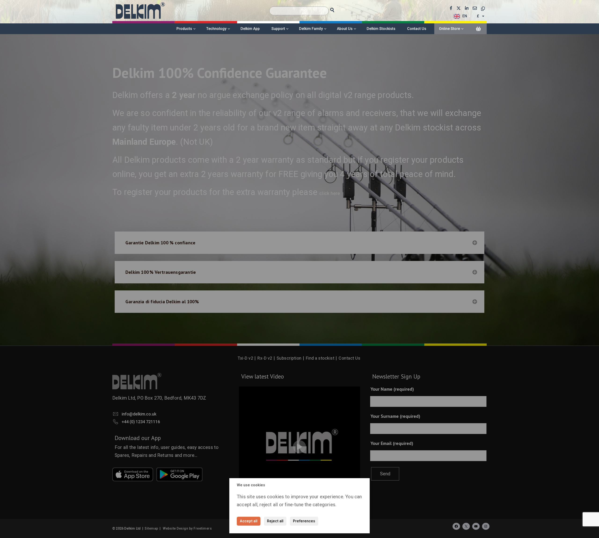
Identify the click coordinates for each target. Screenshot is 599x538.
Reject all (275, 521)
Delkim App (250, 28)
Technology (216, 28)
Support (278, 28)
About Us (345, 28)
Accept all (248, 521)
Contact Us (416, 28)
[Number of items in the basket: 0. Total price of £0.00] (478, 29)
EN (464, 16)
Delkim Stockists (381, 28)
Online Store (449, 28)
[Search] (336, 8)
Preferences (304, 521)
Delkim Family (311, 28)
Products (184, 28)
